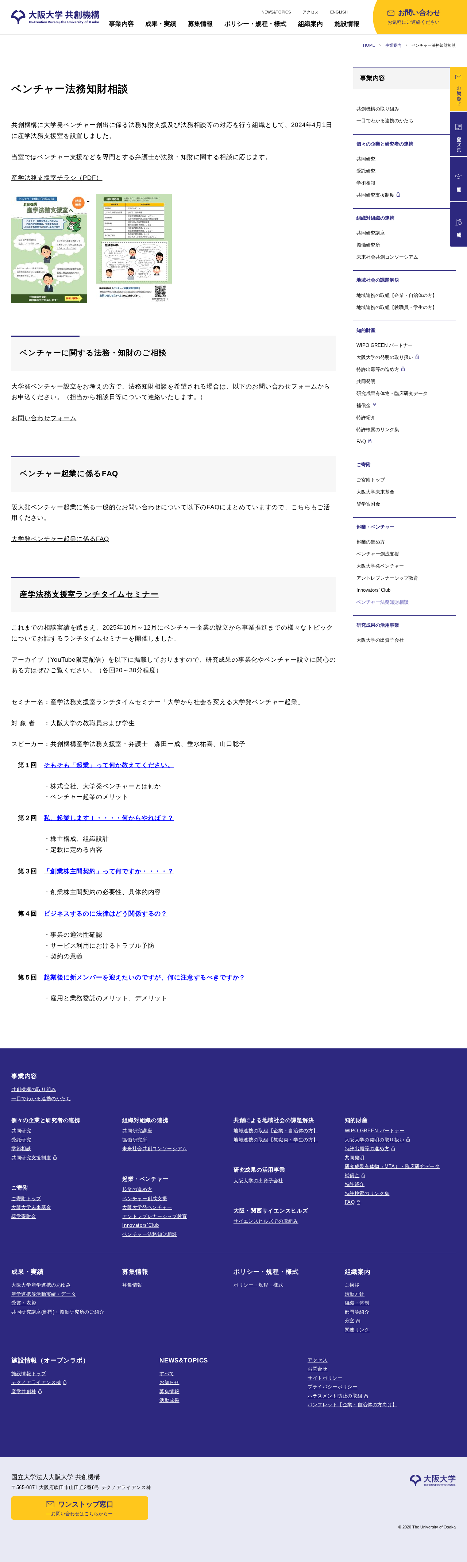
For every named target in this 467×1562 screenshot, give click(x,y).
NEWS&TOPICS (276, 12)
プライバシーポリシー (333, 1386)
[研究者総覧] (458, 179)
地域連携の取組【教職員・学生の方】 (396, 307)
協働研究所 (368, 245)
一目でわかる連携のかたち (384, 120)
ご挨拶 (352, 1285)
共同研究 (365, 159)
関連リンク (357, 1330)
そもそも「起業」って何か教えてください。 (109, 765)
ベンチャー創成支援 (377, 554)
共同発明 (365, 381)
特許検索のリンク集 (377, 429)
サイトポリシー (325, 1378)
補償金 (352, 1175)
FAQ (350, 1202)
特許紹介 (365, 417)
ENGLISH (339, 12)
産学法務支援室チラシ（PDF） (57, 177)
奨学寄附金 (368, 504)
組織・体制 (357, 1303)
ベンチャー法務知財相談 (149, 1234)
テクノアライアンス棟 (36, 1382)
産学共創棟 (23, 1391)
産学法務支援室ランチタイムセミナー (89, 594)
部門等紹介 (357, 1312)
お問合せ (318, 1369)
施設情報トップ (28, 1373)
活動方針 (355, 1294)
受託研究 (365, 171)
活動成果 (169, 1400)
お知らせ (169, 1382)
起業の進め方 (370, 542)
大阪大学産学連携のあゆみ (41, 1285)
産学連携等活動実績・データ (43, 1294)
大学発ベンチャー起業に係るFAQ (60, 539)
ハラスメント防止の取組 (335, 1396)
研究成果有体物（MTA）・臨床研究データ (392, 1166)
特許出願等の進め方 (367, 1148)
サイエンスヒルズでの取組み (266, 1221)
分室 (350, 1320)
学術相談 (365, 183)
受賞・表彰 (23, 1303)
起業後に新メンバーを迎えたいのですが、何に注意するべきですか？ (145, 977)
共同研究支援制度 (31, 1157)
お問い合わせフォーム (43, 418)
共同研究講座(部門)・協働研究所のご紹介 (57, 1312)
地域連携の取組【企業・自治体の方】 (396, 295)
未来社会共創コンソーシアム (387, 257)
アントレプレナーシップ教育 (387, 578)
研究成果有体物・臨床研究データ (392, 393)
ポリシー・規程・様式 (258, 1285)
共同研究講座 (370, 233)
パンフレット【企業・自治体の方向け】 (352, 1404)
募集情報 (132, 1285)
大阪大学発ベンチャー (380, 566)
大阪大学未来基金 (375, 492)
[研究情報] (458, 224)
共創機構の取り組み (377, 109)
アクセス (310, 12)
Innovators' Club (373, 590)
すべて (166, 1373)
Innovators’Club (140, 1225)
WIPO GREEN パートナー (384, 345)
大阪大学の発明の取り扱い (375, 1139)
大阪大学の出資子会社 (380, 640)
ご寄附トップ (370, 480)
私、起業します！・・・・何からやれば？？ (109, 818)
